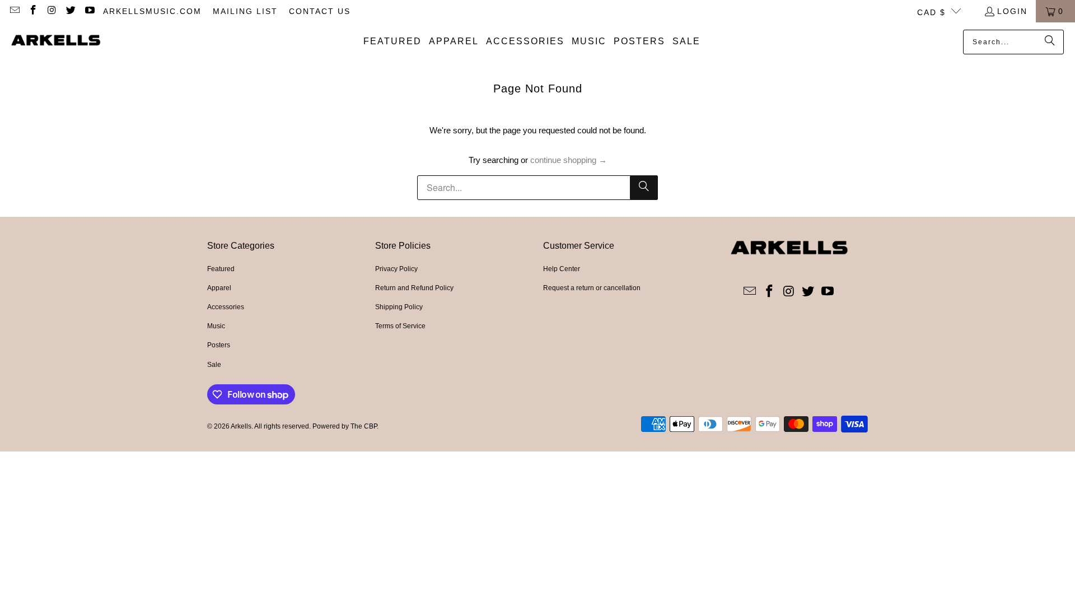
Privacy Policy (396, 269)
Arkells (241, 426)
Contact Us (319, 11)
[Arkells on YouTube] (89, 11)
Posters (218, 345)
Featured (221, 269)
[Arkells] (56, 41)
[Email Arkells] (14, 11)
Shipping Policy (399, 307)
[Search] (1050, 42)
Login (1012, 11)
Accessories (225, 307)
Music (216, 326)
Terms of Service (400, 326)
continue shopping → (568, 160)
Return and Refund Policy (414, 288)
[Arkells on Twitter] (70, 11)
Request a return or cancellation (592, 288)
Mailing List (245, 11)
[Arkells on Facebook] (33, 11)
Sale (214, 365)
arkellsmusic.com (152, 11)
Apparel (219, 288)
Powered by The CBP (344, 426)
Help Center (561, 269)
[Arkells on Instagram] (51, 11)
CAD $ (931, 12)
